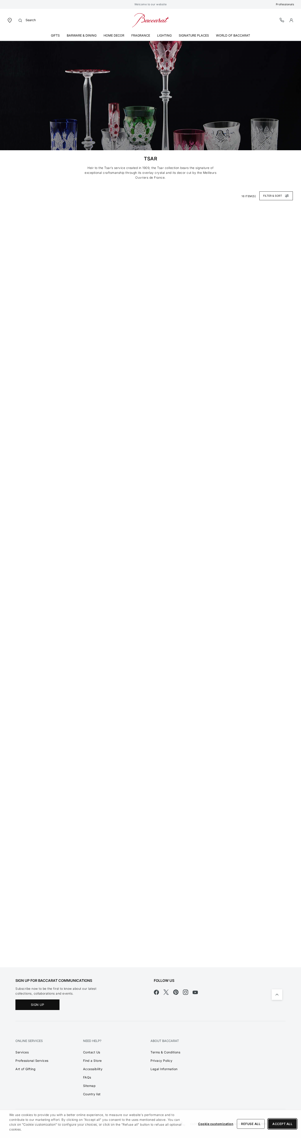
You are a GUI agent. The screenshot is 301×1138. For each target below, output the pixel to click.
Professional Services (31, 1060)
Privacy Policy (161, 1060)
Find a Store (92, 1060)
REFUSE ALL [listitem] (250, 1124)
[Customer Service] (282, 20)
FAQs (87, 1077)
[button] (291, 20)
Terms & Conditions (165, 1052)
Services (22, 1052)
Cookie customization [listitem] (215, 1124)
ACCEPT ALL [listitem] (282, 1124)
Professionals (285, 4)
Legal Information (164, 1069)
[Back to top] (277, 994)
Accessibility (93, 1069)
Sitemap (89, 1086)
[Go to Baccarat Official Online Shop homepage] (150, 19)
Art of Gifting (25, 1069)
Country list (92, 1094)
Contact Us (91, 1052)
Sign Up (37, 1004)
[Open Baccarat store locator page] (9, 20)
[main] (150, 504)
